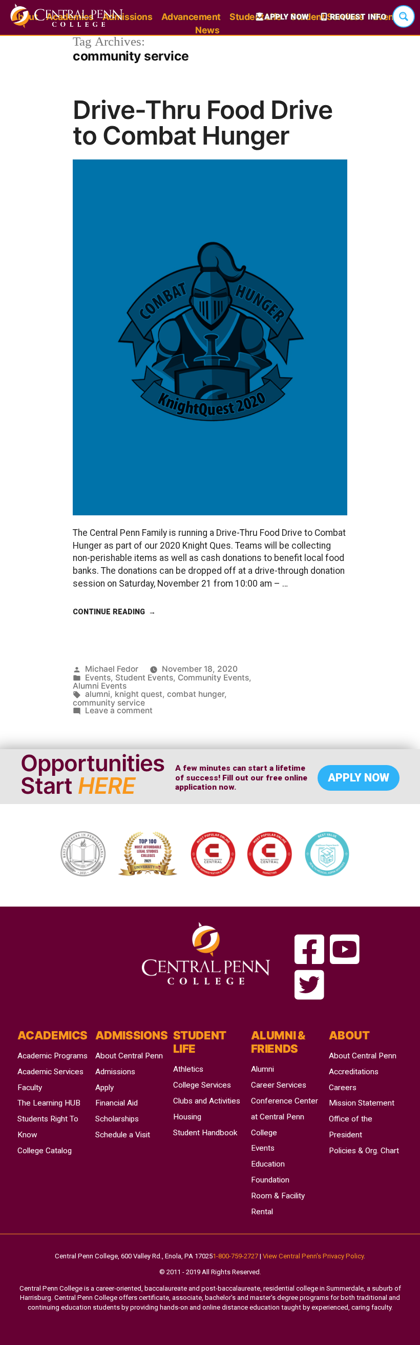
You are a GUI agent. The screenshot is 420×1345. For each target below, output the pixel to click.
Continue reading (114, 612)
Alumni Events (100, 686)
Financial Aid (116, 1103)
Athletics (188, 1069)
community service (109, 703)
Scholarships (117, 1118)
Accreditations (354, 1071)
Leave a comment (119, 710)
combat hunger (195, 694)
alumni (97, 694)
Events (98, 677)
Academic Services (50, 1071)
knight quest (138, 694)
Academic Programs (52, 1055)
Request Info (358, 17)
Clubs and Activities (206, 1101)
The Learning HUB (48, 1103)
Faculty (29, 1087)
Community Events (213, 677)
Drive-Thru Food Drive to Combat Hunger (202, 122)
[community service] (309, 950)
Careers (342, 1087)
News (207, 30)
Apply (104, 1087)
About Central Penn (129, 1055)
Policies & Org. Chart (364, 1150)
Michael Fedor (111, 669)
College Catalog (44, 1150)
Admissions (115, 1071)
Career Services (278, 1085)
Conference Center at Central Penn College (284, 1116)
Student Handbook (205, 1132)
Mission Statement (361, 1103)
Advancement (191, 16)
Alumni (262, 1069)
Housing (187, 1116)
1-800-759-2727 (235, 1256)
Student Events (144, 677)
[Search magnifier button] (403, 16)
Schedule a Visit (122, 1134)
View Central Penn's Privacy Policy (313, 1256)
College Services (202, 1085)
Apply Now (286, 17)
